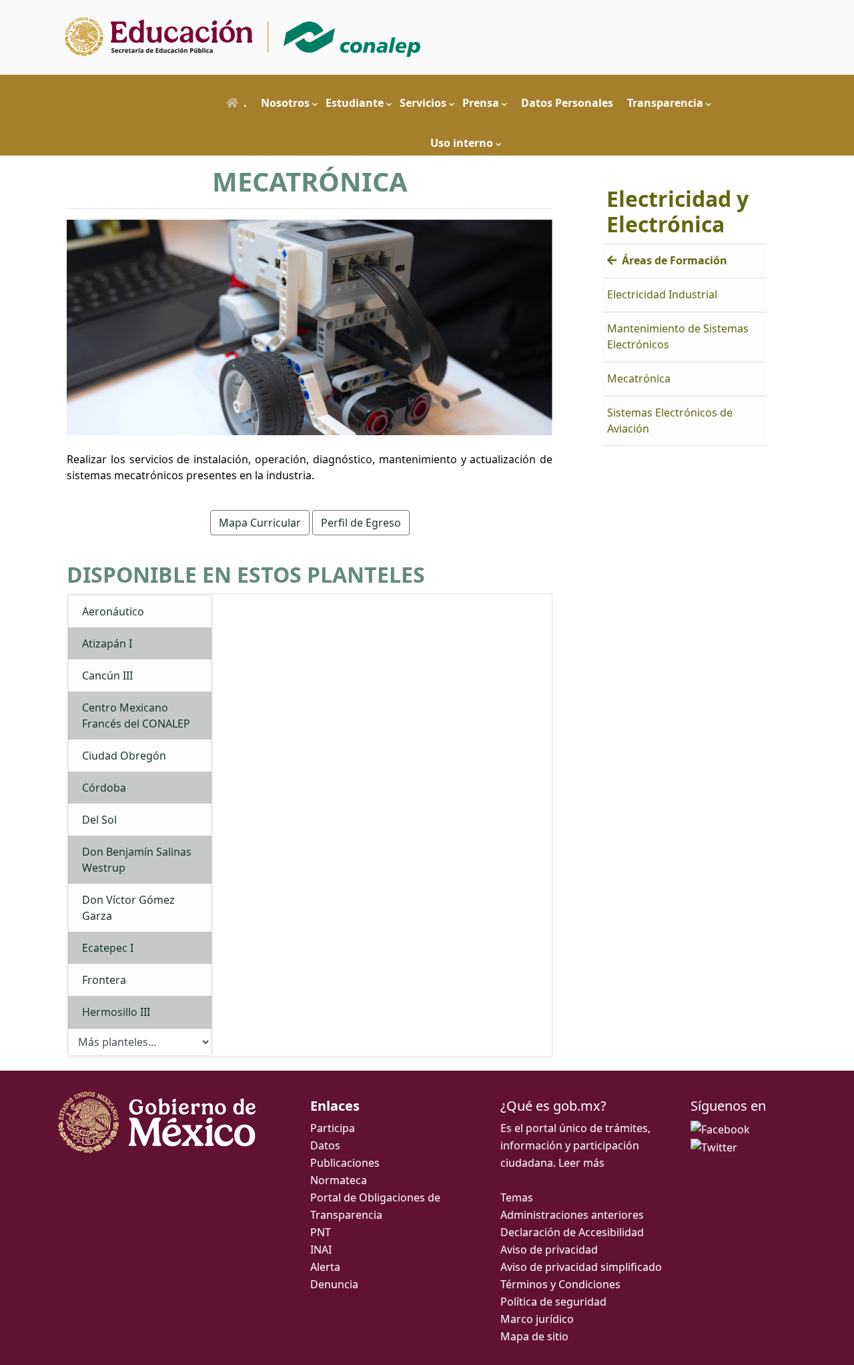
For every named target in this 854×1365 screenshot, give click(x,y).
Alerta (325, 1267)
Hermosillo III (116, 1012)
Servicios (423, 102)
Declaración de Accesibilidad (572, 1232)
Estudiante (355, 102)
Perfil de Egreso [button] (361, 522)
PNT (320, 1232)
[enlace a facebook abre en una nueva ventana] (720, 1128)
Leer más (581, 1162)
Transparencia (665, 102)
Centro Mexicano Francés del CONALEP (136, 715)
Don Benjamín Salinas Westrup (136, 859)
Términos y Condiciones (560, 1284)
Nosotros (285, 102)
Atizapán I (107, 643)
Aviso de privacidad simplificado (581, 1267)
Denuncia (334, 1284)
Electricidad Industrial (662, 294)
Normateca (338, 1180)
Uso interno (461, 142)
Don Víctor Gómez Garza (128, 907)
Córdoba (104, 787)
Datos (325, 1145)
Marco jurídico (537, 1319)
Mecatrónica (639, 378)
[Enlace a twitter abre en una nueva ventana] (714, 1146)
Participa (332, 1128)
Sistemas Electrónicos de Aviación (670, 420)
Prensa (480, 102)
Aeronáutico (113, 611)
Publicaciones (345, 1162)
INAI (321, 1249)
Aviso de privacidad (549, 1249)
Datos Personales (567, 102)
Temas (516, 1197)
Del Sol (99, 819)
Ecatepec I (107, 947)
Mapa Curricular (260, 522)
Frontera (104, 980)
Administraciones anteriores (572, 1214)
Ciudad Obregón (124, 755)
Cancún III (107, 675)
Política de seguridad (553, 1301)
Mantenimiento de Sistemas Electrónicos (678, 336)
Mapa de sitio (534, 1336)
